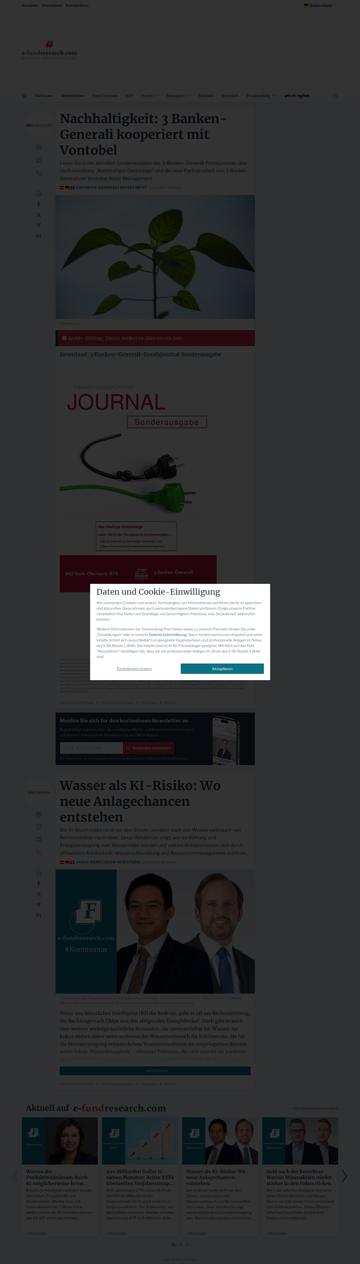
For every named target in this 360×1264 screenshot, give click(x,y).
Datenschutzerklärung (168, 634)
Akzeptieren (222, 668)
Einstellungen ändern (134, 668)
